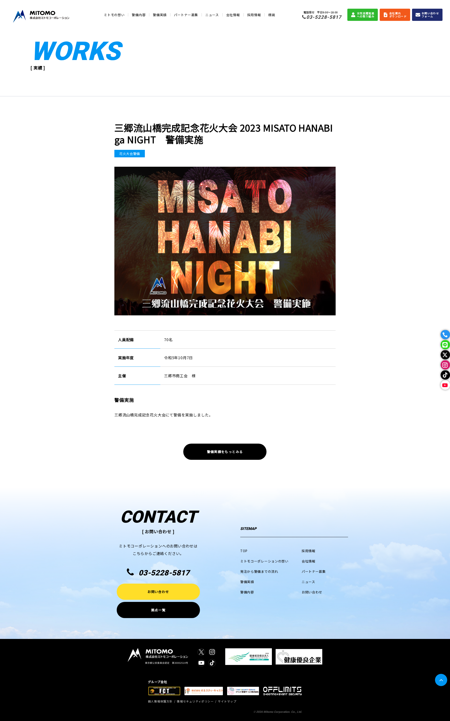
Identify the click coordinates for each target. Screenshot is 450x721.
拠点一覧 (158, 610)
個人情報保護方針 (160, 701)
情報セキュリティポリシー (195, 701)
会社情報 (233, 14)
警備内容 (139, 14)
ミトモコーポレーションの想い (264, 561)
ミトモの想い (114, 14)
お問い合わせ (158, 591)
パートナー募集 (186, 14)
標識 (271, 14)
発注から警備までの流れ (259, 571)
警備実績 (160, 14)
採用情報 (254, 14)
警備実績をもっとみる (225, 451)
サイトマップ (227, 701)
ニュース (212, 14)
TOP (244, 550)
